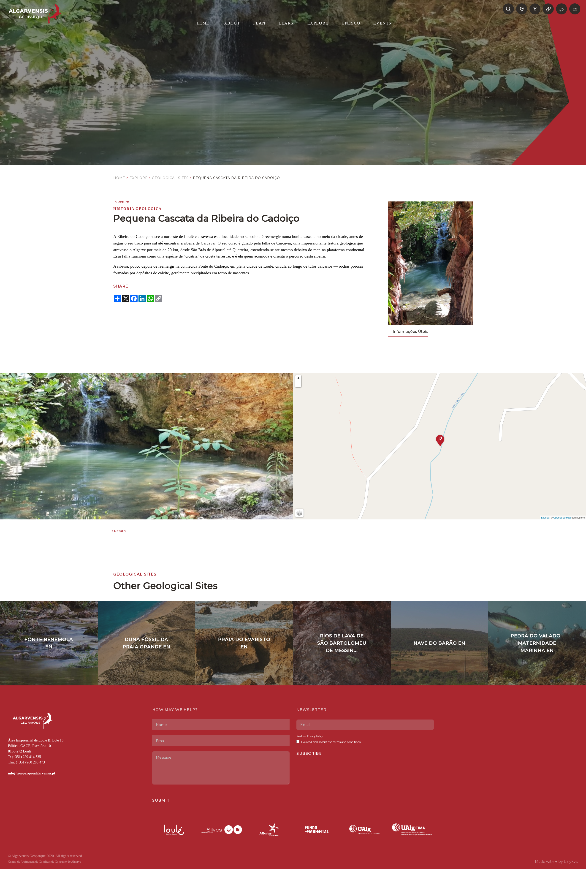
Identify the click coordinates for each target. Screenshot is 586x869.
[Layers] (299, 513)
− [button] (298, 384)
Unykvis (571, 861)
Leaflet (545, 517)
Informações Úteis (410, 331)
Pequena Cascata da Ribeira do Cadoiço (236, 178)
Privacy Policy (315, 736)
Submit (161, 800)
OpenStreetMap (562, 517)
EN (575, 9)
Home (119, 178)
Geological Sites (170, 178)
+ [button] (298, 378)
